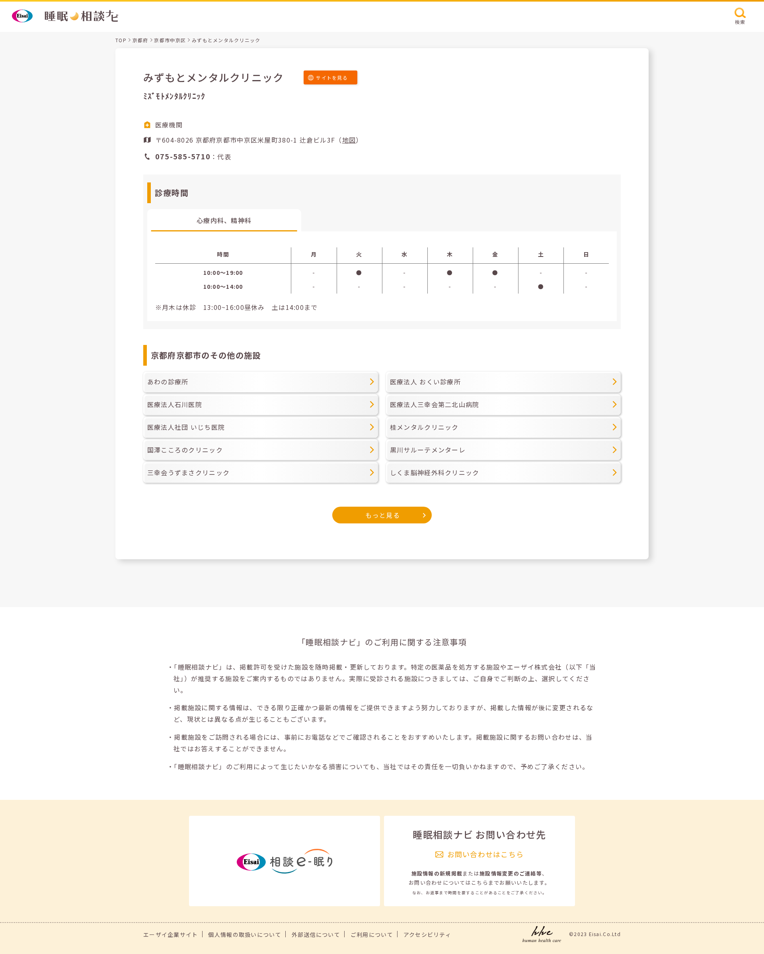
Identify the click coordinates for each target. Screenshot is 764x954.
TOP (121, 40)
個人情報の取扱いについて (244, 934)
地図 (349, 140)
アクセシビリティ (427, 934)
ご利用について (372, 934)
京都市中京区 (170, 40)
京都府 (140, 40)
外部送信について (316, 934)
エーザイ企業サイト (170, 934)
